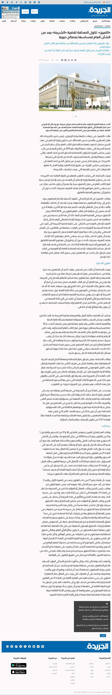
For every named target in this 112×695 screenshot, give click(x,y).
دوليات (33, 21)
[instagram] (34, 2)
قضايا (73, 673)
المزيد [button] (4, 21)
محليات (62, 21)
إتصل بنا (55, 663)
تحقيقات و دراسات (70, 670)
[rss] (39, 2)
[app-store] (18, 670)
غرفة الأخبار (106, 21)
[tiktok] (12, 2)
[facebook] (25, 2)
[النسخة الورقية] (10, 11)
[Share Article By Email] (72, 60)
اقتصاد (51, 21)
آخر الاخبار (107, 663)
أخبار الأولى (84, 21)
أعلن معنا (54, 673)
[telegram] (16, 2)
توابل (42, 21)
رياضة (23, 21)
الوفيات (73, 683)
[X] (21, 2)
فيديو (95, 21)
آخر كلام (14, 21)
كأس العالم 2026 (70, 663)
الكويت (103, 635)
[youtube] (30, 2)
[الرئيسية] (99, 10)
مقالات (72, 21)
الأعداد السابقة (53, 667)
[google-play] (18, 664)
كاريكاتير (72, 680)
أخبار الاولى (107, 670)
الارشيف (25, 11)
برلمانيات (91, 663)
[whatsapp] (3, 2)
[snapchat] (7, 2)
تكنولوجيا (72, 677)
